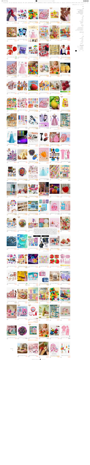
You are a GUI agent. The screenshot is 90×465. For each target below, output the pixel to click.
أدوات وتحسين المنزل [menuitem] (20, 2)
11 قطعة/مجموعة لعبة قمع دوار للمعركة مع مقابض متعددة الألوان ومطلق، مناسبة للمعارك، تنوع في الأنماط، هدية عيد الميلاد (54, 161)
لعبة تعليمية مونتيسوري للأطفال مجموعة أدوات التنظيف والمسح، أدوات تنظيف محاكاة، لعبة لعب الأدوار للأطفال (54, 92)
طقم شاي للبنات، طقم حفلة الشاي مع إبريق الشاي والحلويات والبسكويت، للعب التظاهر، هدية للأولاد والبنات (12, 318)
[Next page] (31, 359)
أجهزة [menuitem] (11, 2)
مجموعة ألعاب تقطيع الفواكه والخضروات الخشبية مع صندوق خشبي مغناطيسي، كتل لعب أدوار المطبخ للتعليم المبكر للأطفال (12, 39)
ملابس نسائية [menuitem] (82, 2)
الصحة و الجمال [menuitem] (57, 2)
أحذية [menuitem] (60, 2)
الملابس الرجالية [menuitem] (73, 2)
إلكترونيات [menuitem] (26, 2)
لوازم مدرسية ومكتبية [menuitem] (15, 2)
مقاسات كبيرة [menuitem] (79, 2)
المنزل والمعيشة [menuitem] (63, 2)
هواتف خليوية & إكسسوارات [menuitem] (30, 2)
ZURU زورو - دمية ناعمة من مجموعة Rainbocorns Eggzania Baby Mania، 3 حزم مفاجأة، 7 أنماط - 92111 (22, 318)
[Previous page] (41, 359)
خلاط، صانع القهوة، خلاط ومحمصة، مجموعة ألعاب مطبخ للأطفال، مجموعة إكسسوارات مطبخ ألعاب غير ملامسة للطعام (54, 283)
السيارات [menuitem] (9, 2)
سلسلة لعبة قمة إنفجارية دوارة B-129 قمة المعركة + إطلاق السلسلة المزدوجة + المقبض (44, 144)
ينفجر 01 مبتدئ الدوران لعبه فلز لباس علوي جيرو (22, 178)
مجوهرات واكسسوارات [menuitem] (49, 2)
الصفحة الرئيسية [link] (82, 4)
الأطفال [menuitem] (76, 2)
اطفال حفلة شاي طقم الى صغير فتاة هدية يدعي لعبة (33, 178)
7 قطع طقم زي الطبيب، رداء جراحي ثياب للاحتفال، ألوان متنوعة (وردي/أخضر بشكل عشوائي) (65, 337)
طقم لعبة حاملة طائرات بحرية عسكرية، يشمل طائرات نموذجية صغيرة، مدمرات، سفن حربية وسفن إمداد (12, 248)
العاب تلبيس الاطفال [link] (74, 4)
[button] (78, 8)
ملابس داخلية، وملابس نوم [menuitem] (68, 2)
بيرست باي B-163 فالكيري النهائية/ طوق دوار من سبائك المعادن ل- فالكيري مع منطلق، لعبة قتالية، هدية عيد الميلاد (33, 161)
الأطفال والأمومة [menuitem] (54, 2)
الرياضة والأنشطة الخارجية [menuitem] (40, 2)
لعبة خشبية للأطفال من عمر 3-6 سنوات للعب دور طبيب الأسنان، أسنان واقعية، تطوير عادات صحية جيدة (33, 283)
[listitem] (65, 16)
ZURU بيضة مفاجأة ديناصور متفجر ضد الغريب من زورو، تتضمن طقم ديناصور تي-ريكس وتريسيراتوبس (22, 230)
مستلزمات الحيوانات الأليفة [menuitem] (5, 2)
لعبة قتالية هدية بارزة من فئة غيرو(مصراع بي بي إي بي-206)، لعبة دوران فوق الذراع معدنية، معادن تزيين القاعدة (22, 337)
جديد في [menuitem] (85, 2)
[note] (67, 59)
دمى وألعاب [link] (78, 4)
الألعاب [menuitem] (23, 2)
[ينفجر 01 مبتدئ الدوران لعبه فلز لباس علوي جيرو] (22, 171)
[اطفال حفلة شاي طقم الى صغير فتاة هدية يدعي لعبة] (33, 171)
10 (32, 359)
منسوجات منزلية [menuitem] (35, 2)
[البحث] (36, 1)
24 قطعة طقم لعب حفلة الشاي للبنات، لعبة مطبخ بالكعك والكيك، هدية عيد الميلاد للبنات (44, 337)
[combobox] (68, 6)
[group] (78, 9)
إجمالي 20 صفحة (43, 359)
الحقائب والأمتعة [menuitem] (45, 2)
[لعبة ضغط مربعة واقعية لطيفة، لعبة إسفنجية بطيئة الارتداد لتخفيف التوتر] (33, 259)
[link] (65, 22)
